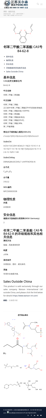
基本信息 (9, 56)
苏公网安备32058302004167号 (17, 413)
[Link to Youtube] (41, 415)
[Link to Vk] (37, 415)
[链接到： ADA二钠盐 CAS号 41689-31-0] (32, 346)
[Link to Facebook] (31, 415)
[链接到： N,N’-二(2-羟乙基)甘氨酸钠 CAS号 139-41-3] (32, 366)
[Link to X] (28, 415)
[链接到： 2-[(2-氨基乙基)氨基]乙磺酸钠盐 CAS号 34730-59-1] (13, 366)
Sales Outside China (14, 71)
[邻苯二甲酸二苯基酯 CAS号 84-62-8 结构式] (23, 33)
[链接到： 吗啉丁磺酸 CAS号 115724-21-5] (13, 385)
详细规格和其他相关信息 (16, 68)
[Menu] (41, 4)
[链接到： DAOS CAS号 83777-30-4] (32, 327)
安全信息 (9, 64)
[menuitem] (37, 4)
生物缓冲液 (13, 300)
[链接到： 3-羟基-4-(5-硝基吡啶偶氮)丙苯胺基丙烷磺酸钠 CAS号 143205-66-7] (13, 327)
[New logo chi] (19, 4)
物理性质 (9, 60)
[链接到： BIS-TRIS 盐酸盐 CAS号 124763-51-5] (32, 385)
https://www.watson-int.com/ (25, 295)
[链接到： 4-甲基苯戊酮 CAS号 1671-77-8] (13, 346)
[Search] (37, 4)
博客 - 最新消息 (9, 11)
